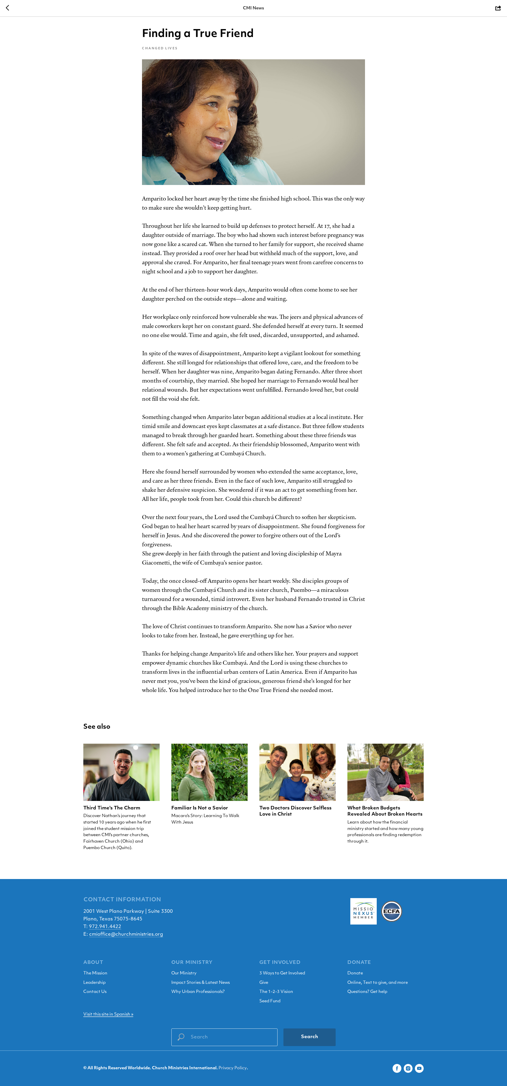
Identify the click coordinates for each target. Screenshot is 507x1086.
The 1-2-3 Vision (276, 992)
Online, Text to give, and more (377, 983)
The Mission (95, 973)
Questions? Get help (367, 992)
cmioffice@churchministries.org (126, 934)
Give (263, 983)
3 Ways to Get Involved (282, 973)
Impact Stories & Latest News (200, 983)
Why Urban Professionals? (198, 992)
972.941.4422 (105, 927)
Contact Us (95, 992)
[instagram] (408, 1068)
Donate (355, 973)
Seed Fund (269, 1001)
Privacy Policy (233, 1068)
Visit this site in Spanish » (108, 1014)
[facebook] (397, 1068)
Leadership (94, 983)
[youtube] (419, 1068)
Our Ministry (184, 973)
